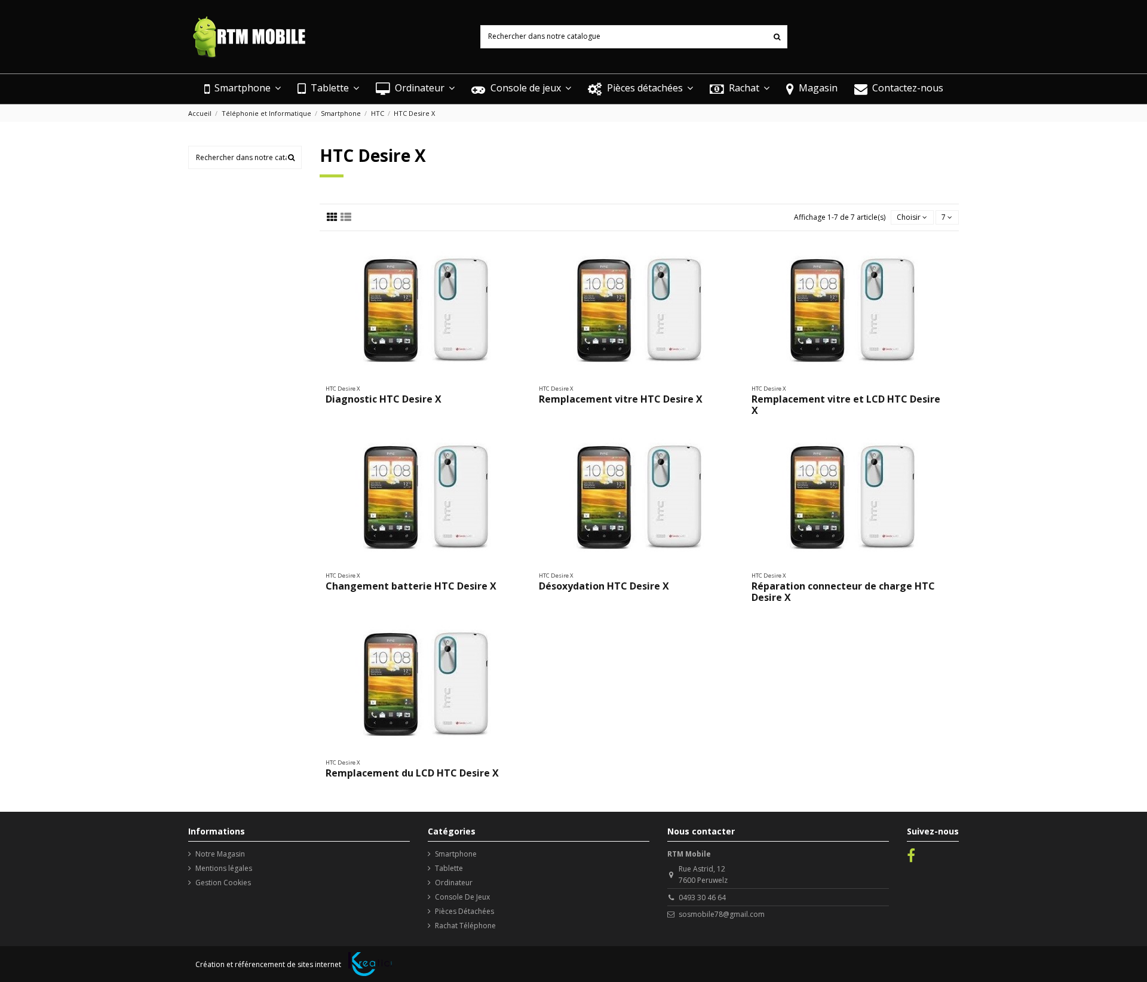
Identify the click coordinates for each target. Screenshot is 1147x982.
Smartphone (456, 854)
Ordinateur (454, 882)
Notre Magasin (220, 854)
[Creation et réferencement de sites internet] (370, 964)
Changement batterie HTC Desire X (411, 586)
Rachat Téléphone (465, 925)
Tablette (449, 868)
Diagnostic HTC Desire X (383, 399)
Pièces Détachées (464, 911)
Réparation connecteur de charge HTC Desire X (843, 591)
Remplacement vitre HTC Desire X (621, 399)
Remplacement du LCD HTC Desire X (412, 773)
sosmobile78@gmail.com (722, 914)
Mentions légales (223, 868)
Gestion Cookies (223, 882)
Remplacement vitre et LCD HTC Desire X (846, 404)
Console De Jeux (462, 897)
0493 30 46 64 (702, 897)
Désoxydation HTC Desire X (604, 586)
